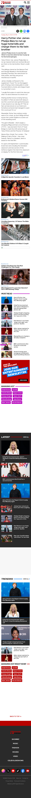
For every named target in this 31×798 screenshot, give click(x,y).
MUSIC (15, 743)
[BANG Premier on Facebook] (23, 771)
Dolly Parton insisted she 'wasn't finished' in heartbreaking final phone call (21, 307)
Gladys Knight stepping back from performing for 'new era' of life (21, 314)
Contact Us (25, 778)
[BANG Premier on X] (8, 771)
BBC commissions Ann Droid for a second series (21, 345)
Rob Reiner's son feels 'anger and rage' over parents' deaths (21, 322)
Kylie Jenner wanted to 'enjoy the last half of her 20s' (21, 330)
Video (15, 756)
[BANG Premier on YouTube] (13, 771)
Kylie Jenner (6, 402)
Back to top (15, 716)
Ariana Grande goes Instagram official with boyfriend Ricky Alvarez (22, 353)
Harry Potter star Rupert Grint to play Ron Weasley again (20, 299)
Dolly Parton (6, 389)
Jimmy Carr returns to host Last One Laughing (22, 506)
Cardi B (14, 389)
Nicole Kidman (17, 402)
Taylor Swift (17, 396)
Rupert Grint (17, 393)
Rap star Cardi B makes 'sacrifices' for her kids (21, 536)
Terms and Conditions (19, 781)
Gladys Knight (6, 396)
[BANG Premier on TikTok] (18, 771)
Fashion (15, 748)
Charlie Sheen (6, 393)
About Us (18, 778)
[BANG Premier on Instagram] (3, 771)
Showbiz (15, 739)
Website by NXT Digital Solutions (15, 784)
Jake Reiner (17, 399)
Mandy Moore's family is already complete (22, 337)
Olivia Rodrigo (6, 399)
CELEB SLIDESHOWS (15, 760)
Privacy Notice (9, 781)
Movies (15, 752)
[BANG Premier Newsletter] (27, 771)
